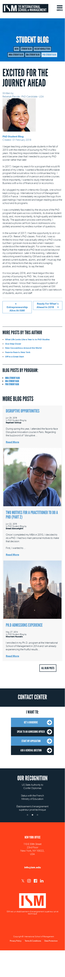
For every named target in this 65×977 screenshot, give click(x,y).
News (17, 48)
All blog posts (47, 668)
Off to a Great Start (14, 356)
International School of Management (25, 7)
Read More (12, 442)
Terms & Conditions (33, 941)
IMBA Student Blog (16, 54)
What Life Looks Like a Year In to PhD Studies (27, 339)
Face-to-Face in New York (17, 352)
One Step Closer (13, 344)
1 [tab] (27, 814)
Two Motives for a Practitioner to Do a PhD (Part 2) (32, 515)
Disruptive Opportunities (22, 411)
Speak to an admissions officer (31, 732)
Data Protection (51, 941)
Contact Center (32, 697)
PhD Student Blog (49, 54)
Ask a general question (31, 750)
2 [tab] (32, 814)
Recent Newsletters (42, 48)
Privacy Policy (15, 941)
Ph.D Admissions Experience (24, 625)
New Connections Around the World (23, 348)
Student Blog (26, 48)
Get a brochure (31, 722)
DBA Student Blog (33, 54)
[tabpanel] (32, 794)
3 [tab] (37, 814)
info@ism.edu (32, 867)
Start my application (31, 741)
